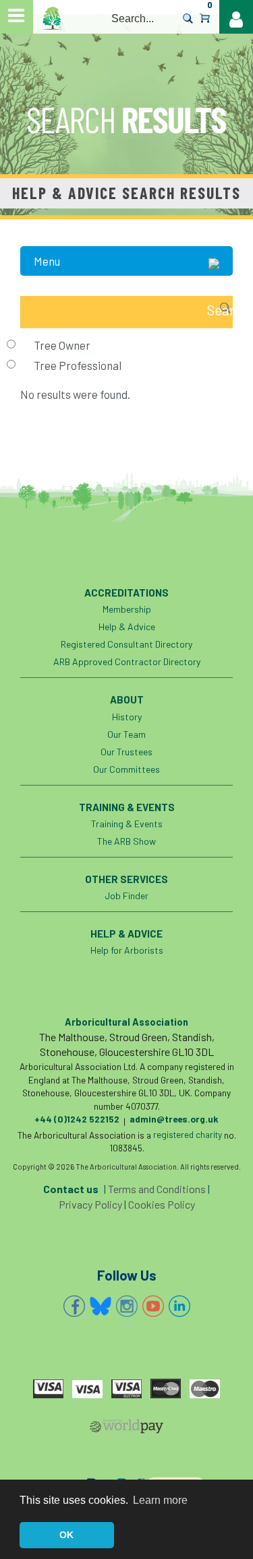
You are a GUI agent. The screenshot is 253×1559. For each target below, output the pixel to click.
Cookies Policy (161, 1204)
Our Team (126, 734)
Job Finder (126, 895)
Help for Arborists (126, 950)
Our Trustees (126, 751)
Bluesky (100, 1306)
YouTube (153, 1306)
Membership (127, 609)
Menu (47, 261)
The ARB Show (126, 841)
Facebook (74, 1306)
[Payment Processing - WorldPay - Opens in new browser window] (127, 1428)
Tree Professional (77, 365)
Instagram (127, 1306)
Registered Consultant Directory (126, 644)
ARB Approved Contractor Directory (126, 661)
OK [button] (66, 1534)
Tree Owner (62, 345)
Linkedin (179, 1306)
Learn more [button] (160, 1500)
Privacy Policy (90, 1204)
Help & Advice (127, 626)
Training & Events (127, 823)
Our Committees (126, 769)
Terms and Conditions (157, 1188)
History (127, 716)
